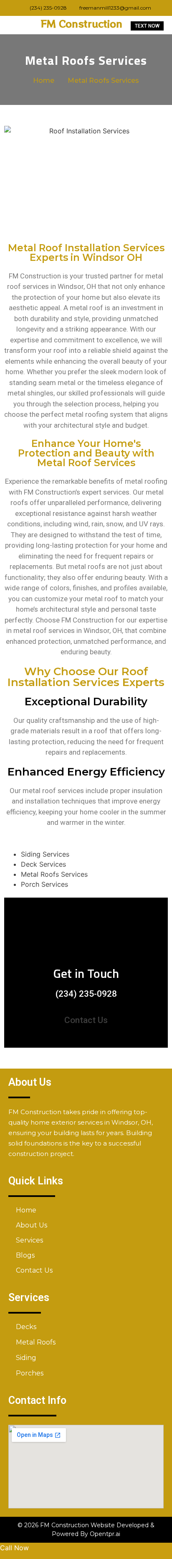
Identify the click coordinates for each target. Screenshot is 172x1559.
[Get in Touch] (86, 937)
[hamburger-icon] (13, 25)
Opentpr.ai (105, 1534)
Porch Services (44, 884)
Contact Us (86, 1020)
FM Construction (82, 23)
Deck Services (43, 864)
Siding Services (45, 854)
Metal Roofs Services (54, 874)
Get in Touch (86, 973)
